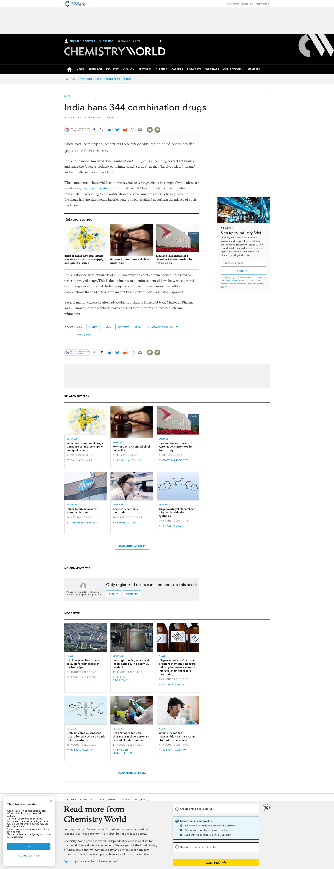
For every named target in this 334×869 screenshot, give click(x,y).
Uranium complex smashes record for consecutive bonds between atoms (86, 736)
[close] (199, 121)
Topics (100, 799)
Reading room (112, 78)
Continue (213, 862)
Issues (111, 799)
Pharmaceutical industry (164, 327)
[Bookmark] (157, 130)
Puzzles (127, 78)
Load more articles (132, 546)
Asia (79, 327)
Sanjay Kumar (81, 460)
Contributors (128, 799)
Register (89, 41)
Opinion (118, 504)
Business (93, 327)
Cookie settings (29, 855)
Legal (138, 327)
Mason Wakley (174, 684)
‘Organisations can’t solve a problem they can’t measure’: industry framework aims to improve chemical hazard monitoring (178, 667)
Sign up (242, 271)
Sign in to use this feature (182, 121)
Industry (123, 327)
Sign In (74, 41)
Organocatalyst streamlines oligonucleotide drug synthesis (177, 512)
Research (165, 504)
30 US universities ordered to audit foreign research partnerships (84, 663)
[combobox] (139, 41)
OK (29, 846)
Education (247, 3)
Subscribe (106, 41)
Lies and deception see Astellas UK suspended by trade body (174, 259)
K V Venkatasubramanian (85, 117)
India (108, 327)
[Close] (50, 801)
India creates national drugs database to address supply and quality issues (83, 259)
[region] (29, 831)
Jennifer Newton (84, 522)
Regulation (84, 335)
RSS (143, 799)
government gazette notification (102, 188)
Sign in (68, 861)
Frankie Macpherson (122, 752)
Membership (263, 3)
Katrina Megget (175, 460)
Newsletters (85, 78)
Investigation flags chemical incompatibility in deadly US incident (131, 663)
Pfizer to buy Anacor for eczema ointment (82, 510)
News (67, 96)
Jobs (98, 78)
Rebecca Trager (129, 460)
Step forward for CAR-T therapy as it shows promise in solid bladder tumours (131, 736)
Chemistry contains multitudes (125, 510)
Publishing (233, 3)
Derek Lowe (126, 522)
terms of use (231, 280)
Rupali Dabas (173, 526)
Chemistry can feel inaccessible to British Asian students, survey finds (177, 736)
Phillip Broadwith (121, 679)
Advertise (86, 799)
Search (161, 41)
